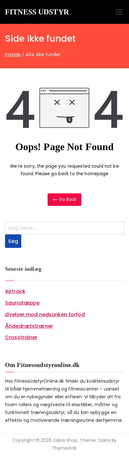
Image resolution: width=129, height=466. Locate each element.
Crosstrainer (21, 337)
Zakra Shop (65, 440)
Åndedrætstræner (29, 326)
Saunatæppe (22, 302)
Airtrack (15, 291)
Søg (13, 241)
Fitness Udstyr (37, 12)
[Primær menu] (119, 12)
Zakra (104, 440)
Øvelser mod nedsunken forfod (45, 314)
